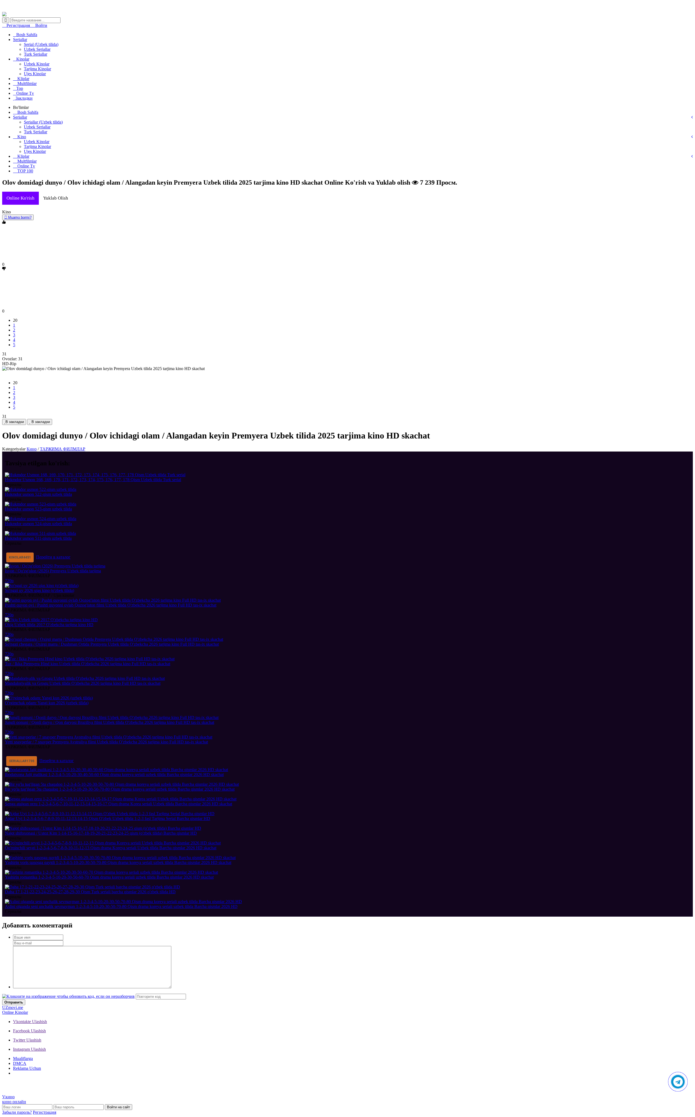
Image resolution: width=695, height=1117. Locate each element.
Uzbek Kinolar (36, 64)
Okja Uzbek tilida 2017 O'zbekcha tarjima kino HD (49, 624)
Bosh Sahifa (26, 34)
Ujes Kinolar (35, 73)
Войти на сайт (118, 1107)
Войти (40, 25)
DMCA (19, 1063)
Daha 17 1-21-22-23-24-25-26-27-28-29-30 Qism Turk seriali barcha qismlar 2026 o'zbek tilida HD (90, 891)
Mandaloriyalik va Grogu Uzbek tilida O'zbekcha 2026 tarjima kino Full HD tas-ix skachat (82, 683)
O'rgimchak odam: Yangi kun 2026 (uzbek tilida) (47, 703)
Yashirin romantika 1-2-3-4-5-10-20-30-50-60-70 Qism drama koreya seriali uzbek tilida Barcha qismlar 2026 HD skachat (109, 877)
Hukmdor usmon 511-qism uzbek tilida (38, 538)
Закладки (23, 98)
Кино (32, 449)
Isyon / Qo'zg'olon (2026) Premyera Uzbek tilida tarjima (53, 571)
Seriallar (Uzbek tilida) (43, 122)
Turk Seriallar (35, 54)
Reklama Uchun (27, 1068)
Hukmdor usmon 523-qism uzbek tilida (38, 509)
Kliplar (22, 78)
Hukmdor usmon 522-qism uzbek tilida (38, 494)
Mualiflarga (23, 1058)
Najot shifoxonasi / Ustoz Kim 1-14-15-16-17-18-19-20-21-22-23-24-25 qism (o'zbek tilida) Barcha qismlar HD (101, 833)
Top (19, 88)
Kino (21, 136)
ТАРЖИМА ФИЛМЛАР (62, 449)
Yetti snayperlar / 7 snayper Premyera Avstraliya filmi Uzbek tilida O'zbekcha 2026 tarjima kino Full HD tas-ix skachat (106, 742)
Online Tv (25, 93)
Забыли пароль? (17, 1112)
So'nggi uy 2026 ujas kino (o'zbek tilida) (39, 590)
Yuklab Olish (55, 198)
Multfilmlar (26, 83)
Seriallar (20, 39)
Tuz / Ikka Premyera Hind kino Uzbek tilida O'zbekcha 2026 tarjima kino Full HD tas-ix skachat (87, 663)
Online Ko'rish (20, 198)
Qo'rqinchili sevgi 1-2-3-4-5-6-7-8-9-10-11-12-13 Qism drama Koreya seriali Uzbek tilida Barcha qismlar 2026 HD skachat (110, 847)
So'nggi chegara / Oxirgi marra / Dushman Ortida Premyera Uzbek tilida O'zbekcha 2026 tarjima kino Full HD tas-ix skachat (112, 644)
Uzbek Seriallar (37, 49)
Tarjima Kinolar (37, 69)
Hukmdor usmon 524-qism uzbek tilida (38, 523)
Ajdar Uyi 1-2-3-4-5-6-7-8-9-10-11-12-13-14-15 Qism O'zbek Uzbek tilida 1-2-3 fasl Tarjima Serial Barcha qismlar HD (107, 818)
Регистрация (18, 25)
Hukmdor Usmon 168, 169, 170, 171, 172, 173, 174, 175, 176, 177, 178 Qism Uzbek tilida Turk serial (93, 479)
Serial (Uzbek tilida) (41, 44)
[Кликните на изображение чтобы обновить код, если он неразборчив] (68, 996)
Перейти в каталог (53, 557)
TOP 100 (24, 171)
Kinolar (22, 59)
